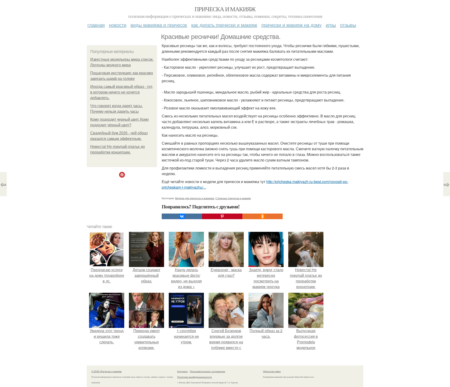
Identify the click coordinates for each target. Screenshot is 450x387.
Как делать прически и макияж (224, 24)
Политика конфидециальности (194, 377)
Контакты (182, 371)
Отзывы (348, 24)
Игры (331, 24)
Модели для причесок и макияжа (194, 198)
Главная (96, 24)
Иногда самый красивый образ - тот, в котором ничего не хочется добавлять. (121, 92)
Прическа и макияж (225, 9)
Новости (117, 24)
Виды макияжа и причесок (159, 24)
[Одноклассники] (262, 216)
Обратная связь (272, 371)
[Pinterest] (222, 216)
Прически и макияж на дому (291, 24)
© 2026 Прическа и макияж (106, 371)
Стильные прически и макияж (233, 198)
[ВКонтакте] (182, 216)
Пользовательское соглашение (207, 371)
